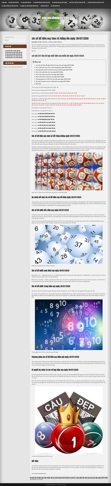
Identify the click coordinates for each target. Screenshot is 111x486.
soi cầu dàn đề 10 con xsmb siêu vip (47, 131)
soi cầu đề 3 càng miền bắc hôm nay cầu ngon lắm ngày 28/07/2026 (88, 478)
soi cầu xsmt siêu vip (26, 2)
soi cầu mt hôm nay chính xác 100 (96, 2)
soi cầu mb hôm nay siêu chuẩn (59, 2)
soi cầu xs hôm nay (57, 42)
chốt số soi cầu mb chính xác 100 (77, 2)
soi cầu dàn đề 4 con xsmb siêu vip (46, 122)
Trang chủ (4, 2)
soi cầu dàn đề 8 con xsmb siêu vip (46, 128)
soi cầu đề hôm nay (55, 6)
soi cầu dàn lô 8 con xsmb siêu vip (13, 52)
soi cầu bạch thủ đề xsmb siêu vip (46, 113)
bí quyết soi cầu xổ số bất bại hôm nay (29, 6)
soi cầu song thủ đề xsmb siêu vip (46, 116)
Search (7, 40)
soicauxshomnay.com (55, 17)
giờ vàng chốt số (44, 6)
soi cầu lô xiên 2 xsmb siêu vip (12, 51)
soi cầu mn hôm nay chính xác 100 (41, 2)
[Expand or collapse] (104, 62)
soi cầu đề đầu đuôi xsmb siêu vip (46, 119)
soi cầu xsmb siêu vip (13, 2)
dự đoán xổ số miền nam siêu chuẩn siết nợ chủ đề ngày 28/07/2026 (49, 478)
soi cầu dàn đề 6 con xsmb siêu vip (46, 125)
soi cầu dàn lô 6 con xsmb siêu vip (13, 56)
